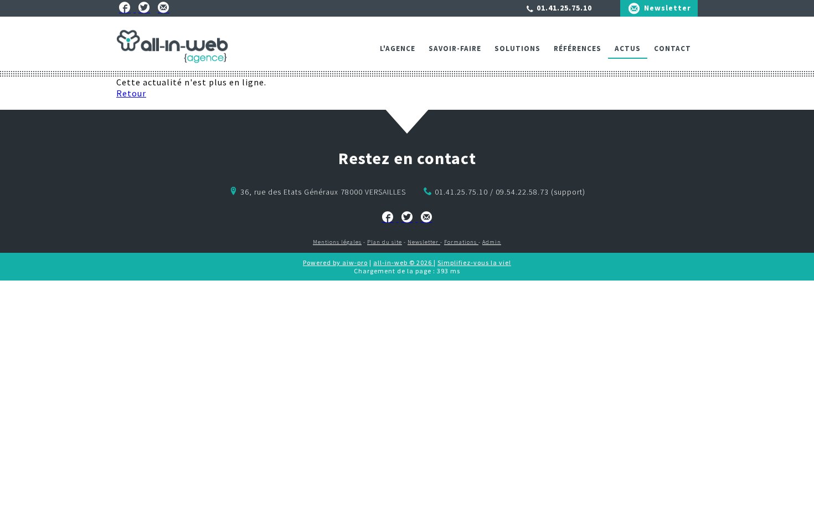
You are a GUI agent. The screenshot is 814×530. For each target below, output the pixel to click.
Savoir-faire (455, 48)
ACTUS (628, 48)
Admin (491, 242)
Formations (461, 242)
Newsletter (667, 8)
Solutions (517, 48)
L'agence (397, 48)
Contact (672, 48)
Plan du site (384, 242)
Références (577, 48)
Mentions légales (337, 242)
